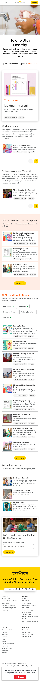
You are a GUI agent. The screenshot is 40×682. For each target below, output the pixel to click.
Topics (4, 64)
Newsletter (5, 610)
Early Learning (6, 598)
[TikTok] (19, 589)
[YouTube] (32, 589)
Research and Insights (29, 605)
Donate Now (26, 630)
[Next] (36, 161)
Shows (24, 598)
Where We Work (27, 603)
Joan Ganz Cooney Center (30, 621)
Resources (5, 596)
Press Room (5, 641)
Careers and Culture (8, 644)
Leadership (5, 632)
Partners (4, 637)
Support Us (25, 628)
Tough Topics (6, 603)
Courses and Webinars (8, 605)
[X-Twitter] (26, 589)
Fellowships (26, 608)
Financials (5, 634)
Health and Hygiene (17, 64)
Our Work (25, 596)
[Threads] (29, 589)
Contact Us (5, 646)
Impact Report (26, 636)
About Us (4, 628)
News (3, 639)
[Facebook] (22, 589)
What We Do (26, 601)
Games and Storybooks (9, 608)
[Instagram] (16, 589)
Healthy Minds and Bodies (9, 601)
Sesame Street (26, 614)
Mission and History (8, 630)
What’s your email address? (14, 542)
